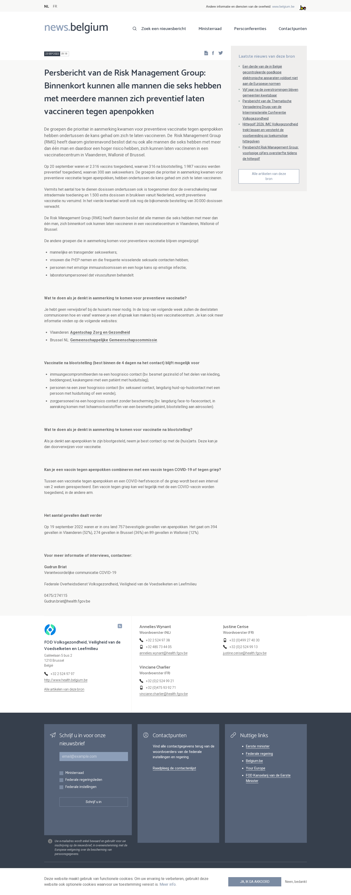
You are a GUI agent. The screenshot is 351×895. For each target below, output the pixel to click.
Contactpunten (293, 28)
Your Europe (255, 768)
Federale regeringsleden (83, 780)
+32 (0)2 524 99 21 (160, 681)
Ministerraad (210, 28)
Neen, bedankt (296, 882)
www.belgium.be (283, 6)
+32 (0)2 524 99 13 (243, 647)
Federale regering (259, 754)
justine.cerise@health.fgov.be (244, 653)
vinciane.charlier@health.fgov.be (163, 694)
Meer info (168, 884)
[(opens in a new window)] (211, 53)
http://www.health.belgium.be (65, 680)
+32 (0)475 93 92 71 (161, 688)
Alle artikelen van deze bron (269, 176)
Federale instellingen (80, 787)
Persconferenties (250, 28)
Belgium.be (254, 761)
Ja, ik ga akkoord (255, 882)
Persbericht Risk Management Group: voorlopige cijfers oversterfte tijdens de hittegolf (271, 153)
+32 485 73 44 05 (159, 647)
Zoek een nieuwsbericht (163, 28)
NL (46, 6)
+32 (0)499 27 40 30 (244, 640)
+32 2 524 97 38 (158, 640)
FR (55, 6)
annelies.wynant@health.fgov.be (163, 653)
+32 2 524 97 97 (62, 674)
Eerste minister (258, 746)
